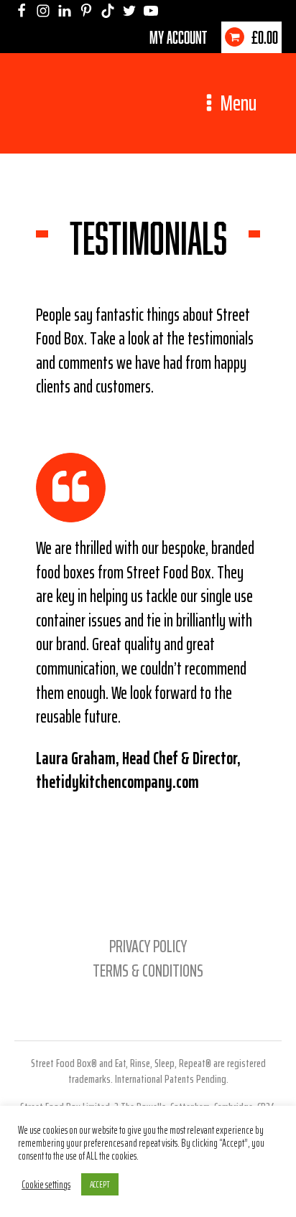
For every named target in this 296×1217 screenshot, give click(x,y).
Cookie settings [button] (46, 1184)
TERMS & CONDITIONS (148, 971)
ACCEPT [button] (100, 1184)
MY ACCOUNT (178, 37)
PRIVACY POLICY (148, 946)
